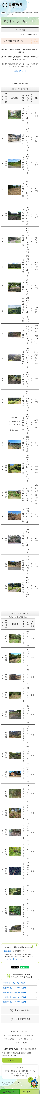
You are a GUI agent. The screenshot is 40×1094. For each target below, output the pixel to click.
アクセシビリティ (10, 1039)
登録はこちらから (20, 71)
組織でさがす (20, 13)
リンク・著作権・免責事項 (12, 1035)
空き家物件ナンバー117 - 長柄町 (14, 997)
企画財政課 (29, 13)
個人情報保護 (28, 1035)
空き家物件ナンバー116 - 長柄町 (14, 1002)
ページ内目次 (20, 30)
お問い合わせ (12, 1060)
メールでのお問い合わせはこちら (15, 959)
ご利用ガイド (14, 1032)
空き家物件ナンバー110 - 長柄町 (14, 988)
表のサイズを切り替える (20, 89)
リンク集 (16, 1043)
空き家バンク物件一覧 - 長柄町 (14, 983)
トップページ (11, 13)
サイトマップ (26, 1032)
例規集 (24, 1043)
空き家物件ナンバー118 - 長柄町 (14, 992)
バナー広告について (25, 1039)
